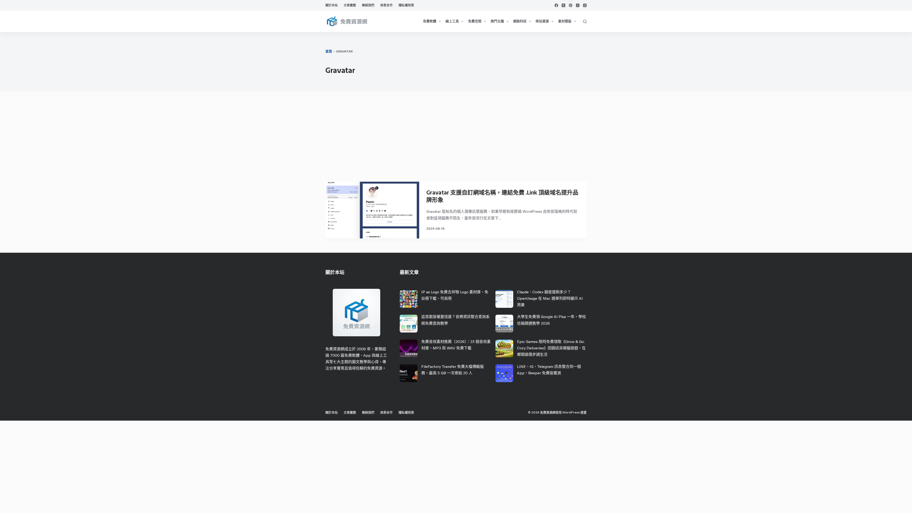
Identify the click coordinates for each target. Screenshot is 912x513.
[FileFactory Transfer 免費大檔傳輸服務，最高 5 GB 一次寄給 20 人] (409, 373)
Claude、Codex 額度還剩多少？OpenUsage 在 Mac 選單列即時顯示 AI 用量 (550, 298)
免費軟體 (429, 21)
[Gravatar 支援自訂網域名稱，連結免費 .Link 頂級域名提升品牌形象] (372, 210)
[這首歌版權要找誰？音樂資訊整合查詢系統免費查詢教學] (409, 323)
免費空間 (474, 21)
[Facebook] (556, 5)
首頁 (328, 51)
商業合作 (386, 5)
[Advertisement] (456, 139)
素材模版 (564, 21)
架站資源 (542, 21)
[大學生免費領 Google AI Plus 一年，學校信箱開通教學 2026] (504, 323)
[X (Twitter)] (563, 5)
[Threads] (585, 5)
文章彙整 (350, 5)
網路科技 (520, 21)
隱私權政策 (406, 5)
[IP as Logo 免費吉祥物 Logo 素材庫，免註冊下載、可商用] (409, 299)
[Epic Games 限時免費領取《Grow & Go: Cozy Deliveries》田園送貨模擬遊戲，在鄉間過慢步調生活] (504, 348)
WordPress (571, 412)
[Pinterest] (570, 5)
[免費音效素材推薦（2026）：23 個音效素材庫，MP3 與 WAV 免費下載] (409, 348)
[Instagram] (578, 5)
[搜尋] (585, 21)
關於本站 (331, 5)
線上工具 (452, 21)
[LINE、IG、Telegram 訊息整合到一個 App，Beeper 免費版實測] (504, 373)
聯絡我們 (368, 5)
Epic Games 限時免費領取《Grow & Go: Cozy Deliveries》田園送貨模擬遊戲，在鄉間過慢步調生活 (551, 348)
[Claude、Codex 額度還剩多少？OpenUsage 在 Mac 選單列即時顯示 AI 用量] (504, 299)
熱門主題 (497, 21)
